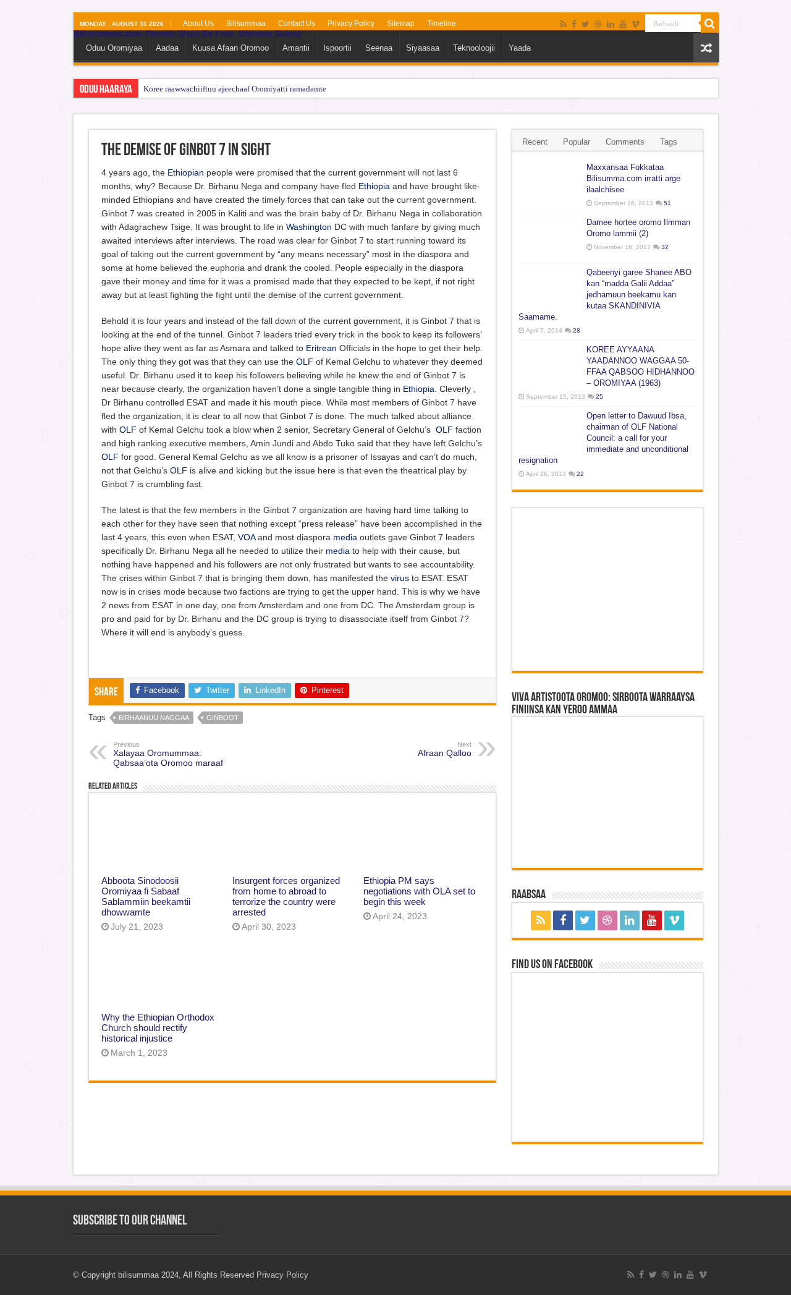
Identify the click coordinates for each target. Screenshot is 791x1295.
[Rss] (563, 24)
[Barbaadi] (710, 23)
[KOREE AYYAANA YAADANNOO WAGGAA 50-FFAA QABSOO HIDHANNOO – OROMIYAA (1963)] (549, 365)
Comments (625, 141)
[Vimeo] (635, 24)
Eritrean (321, 348)
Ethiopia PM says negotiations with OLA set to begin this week (419, 891)
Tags (668, 141)
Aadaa (167, 48)
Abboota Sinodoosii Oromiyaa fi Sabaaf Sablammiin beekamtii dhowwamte (145, 896)
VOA (246, 537)
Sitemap (401, 23)
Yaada (520, 48)
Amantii (296, 48)
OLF (304, 362)
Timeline (441, 23)
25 (599, 396)
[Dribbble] (598, 24)
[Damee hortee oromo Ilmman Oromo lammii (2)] (549, 238)
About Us (198, 23)
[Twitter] (585, 24)
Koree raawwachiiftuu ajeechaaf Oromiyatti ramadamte (234, 88)
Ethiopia (374, 186)
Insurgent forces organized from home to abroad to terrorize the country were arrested (286, 896)
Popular (576, 141)
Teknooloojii (474, 48)
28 (576, 330)
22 (580, 473)
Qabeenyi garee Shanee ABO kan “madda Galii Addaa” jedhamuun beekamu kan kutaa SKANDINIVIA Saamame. (605, 294)
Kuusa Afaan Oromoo (230, 48)
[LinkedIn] (610, 24)
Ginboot (222, 717)
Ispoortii (337, 48)
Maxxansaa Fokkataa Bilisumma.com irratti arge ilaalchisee (633, 178)
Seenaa (378, 48)
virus (400, 578)
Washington (309, 227)
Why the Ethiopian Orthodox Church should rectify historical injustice (157, 1027)
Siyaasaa (422, 48)
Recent (535, 141)
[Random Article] (706, 47)
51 (667, 203)
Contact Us (296, 23)
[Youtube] (623, 24)
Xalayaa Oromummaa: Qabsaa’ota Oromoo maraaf (168, 754)
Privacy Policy (351, 23)
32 (665, 247)
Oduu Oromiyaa (114, 48)
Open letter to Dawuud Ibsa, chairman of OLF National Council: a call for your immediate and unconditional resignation (603, 438)
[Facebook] (574, 24)
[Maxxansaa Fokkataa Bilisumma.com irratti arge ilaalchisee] (549, 183)
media (345, 537)
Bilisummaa (246, 23)
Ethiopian (185, 172)
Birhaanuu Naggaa (154, 717)
